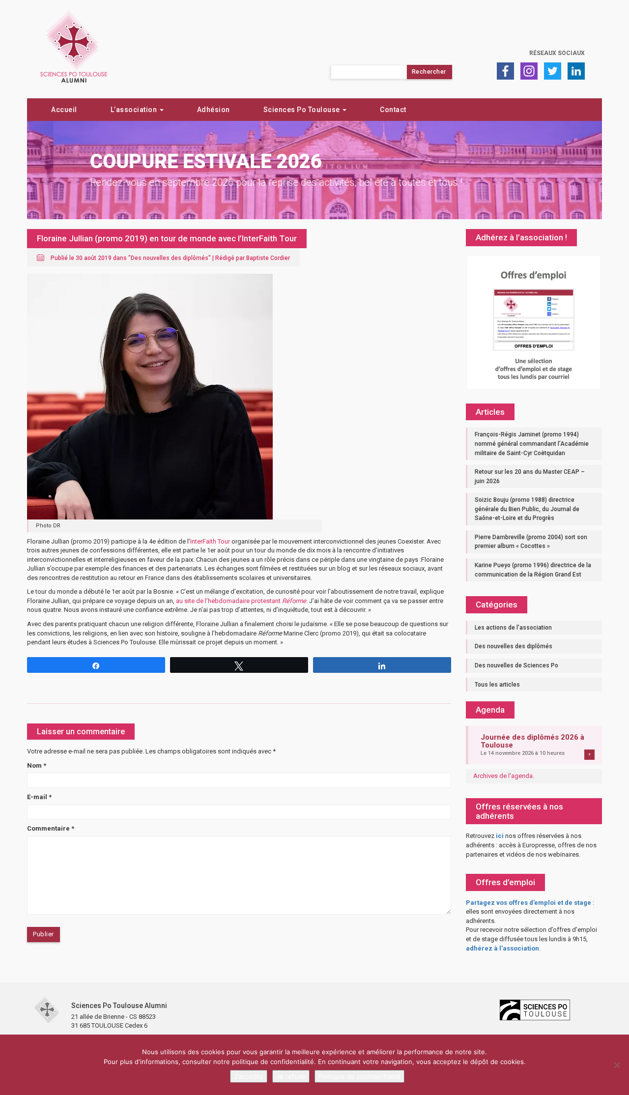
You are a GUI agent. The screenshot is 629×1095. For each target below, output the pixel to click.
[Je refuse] (617, 1065)
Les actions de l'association (513, 627)
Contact (393, 110)
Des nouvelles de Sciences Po (516, 665)
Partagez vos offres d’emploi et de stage (528, 902)
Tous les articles (497, 684)
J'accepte (248, 1076)
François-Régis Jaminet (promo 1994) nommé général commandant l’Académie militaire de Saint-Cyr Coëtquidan (532, 443)
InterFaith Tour (210, 541)
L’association (135, 110)
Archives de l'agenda (503, 775)
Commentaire (50, 828)
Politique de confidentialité (359, 1076)
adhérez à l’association (502, 948)
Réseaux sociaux (557, 53)
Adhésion (213, 110)
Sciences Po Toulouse (302, 110)
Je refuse (291, 1076)
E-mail (39, 797)
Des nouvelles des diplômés (169, 258)
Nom (36, 765)
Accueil (64, 110)
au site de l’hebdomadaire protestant (241, 601)
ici (500, 835)
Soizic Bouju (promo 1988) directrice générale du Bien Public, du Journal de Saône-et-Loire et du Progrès (527, 508)
